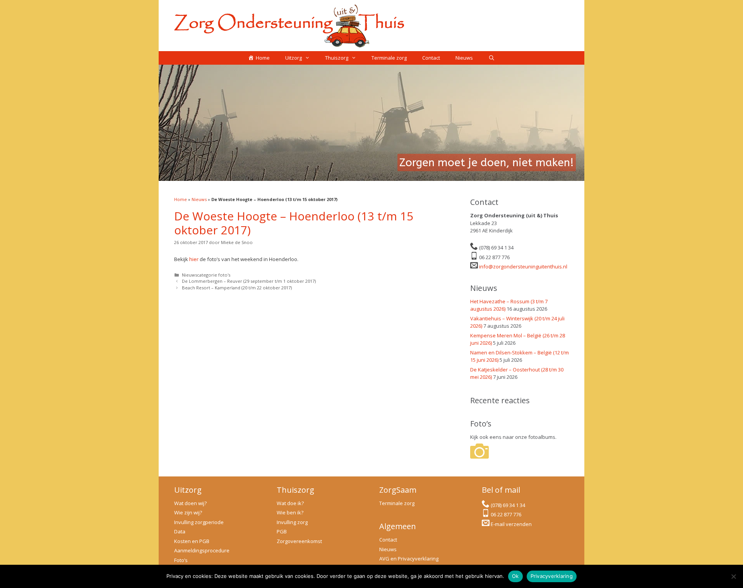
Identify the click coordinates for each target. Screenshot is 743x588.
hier (194, 259)
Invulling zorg (292, 522)
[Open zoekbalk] (492, 58)
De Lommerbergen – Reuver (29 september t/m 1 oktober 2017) (249, 281)
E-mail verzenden (511, 524)
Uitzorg (293, 57)
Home (180, 199)
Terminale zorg (389, 57)
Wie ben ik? (290, 512)
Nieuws (464, 57)
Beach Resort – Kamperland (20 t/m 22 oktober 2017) (237, 288)
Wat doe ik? (290, 503)
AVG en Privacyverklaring (408, 558)
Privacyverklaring (552, 576)
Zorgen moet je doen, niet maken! (486, 162)
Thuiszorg (336, 57)
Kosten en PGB (191, 541)
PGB (282, 531)
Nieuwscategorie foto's (206, 275)
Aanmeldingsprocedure (201, 550)
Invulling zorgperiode (199, 522)
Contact (431, 57)
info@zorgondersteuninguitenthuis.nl (523, 266)
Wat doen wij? (190, 503)
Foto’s (181, 560)
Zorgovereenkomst (299, 541)
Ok (515, 576)
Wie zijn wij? (188, 512)
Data (179, 531)
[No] (733, 576)
